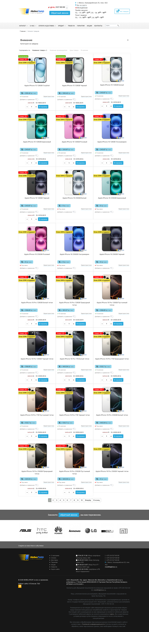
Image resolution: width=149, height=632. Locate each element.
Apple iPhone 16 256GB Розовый (37, 254)
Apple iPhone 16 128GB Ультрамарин (111, 142)
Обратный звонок (59, 13)
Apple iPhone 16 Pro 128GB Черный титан (37, 359)
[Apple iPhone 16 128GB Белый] (112, 69)
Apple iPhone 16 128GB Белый (112, 85)
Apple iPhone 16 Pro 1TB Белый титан (74, 359)
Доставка (54, 560)
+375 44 (112, 558)
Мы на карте (82, 5)
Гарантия (80, 26)
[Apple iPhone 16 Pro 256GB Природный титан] (37, 456)
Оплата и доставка (46, 26)
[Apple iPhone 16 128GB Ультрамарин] (112, 126)
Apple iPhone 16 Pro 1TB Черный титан (74, 415)
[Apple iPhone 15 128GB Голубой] (37, 70)
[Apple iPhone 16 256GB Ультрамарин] (74, 239)
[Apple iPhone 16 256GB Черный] (112, 239)
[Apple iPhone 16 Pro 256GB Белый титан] (112, 399)
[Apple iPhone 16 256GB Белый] (74, 182)
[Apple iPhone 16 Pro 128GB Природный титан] (74, 287)
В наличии (84, 50)
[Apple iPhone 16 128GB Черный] (37, 182)
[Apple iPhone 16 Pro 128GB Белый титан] (37, 287)
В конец (96, 500)
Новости (54, 567)
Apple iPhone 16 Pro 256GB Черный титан (112, 471)
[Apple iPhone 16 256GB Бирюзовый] (112, 182)
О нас (32, 26)
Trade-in (71, 26)
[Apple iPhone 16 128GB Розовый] (74, 126)
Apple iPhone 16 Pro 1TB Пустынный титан (37, 415)
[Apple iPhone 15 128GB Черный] (74, 70)
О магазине (55, 555)
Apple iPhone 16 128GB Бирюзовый (37, 142)
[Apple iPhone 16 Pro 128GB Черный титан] (37, 343)
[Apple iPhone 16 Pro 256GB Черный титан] (112, 456)
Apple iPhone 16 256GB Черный (112, 254)
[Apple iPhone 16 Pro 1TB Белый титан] (74, 343)
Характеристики (48, 96)
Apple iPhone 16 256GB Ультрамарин (74, 254)
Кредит (61, 26)
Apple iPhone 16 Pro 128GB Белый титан (37, 302)
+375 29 (112, 555)
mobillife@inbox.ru (100, 590)
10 (82, 500)
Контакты (98, 26)
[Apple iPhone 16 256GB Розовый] (37, 239)
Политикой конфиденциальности (93, 624)
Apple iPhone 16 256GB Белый (74, 198)
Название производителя (58, 50)
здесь (112, 614)
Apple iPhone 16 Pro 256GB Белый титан (112, 415)
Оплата (53, 558)
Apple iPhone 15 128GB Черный (74, 85)
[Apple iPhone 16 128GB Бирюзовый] (37, 126)
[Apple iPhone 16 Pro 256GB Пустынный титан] (74, 456)
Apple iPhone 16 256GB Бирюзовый (112, 198)
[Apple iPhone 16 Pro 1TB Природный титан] (112, 343)
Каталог (22, 26)
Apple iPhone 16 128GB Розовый (74, 142)
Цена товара (74, 50)
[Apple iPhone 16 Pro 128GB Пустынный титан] (112, 287)
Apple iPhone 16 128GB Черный (37, 198)
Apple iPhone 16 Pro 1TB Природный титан (112, 359)
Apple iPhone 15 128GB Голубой (37, 85)
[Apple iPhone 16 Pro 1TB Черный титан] (74, 399)
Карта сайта (55, 569)
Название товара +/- (39, 50)
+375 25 (112, 560)
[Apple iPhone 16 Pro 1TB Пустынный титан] (37, 399)
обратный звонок (68, 515)
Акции (89, 26)
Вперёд (88, 500)
